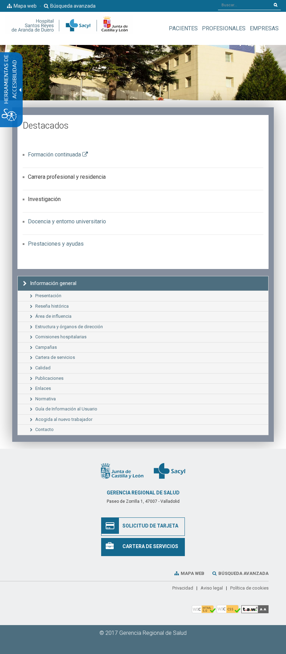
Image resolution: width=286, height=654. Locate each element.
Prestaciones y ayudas (56, 243)
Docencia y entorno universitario (67, 221)
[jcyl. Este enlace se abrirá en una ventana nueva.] (122, 470)
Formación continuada (58, 154)
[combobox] (244, 5)
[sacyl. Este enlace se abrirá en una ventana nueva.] (169, 470)
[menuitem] (183, 28)
